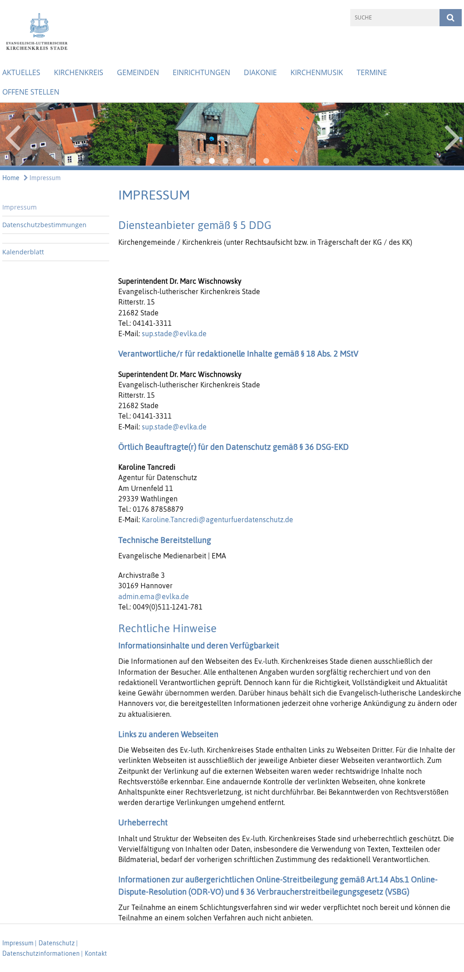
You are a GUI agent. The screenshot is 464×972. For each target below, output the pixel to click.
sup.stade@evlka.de (174, 333)
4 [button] (238, 161)
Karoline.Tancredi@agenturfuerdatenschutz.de (217, 519)
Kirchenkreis (78, 72)
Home (10, 177)
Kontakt (96, 953)
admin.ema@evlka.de (153, 596)
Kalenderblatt (23, 252)
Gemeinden (138, 72)
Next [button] (452, 136)
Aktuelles (21, 72)
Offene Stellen (30, 92)
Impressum (44, 177)
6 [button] (266, 161)
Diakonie (260, 72)
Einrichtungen (201, 72)
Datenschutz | (58, 943)
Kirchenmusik (316, 72)
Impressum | (19, 943)
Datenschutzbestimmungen (44, 224)
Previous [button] (12, 136)
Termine (372, 72)
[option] (232, 136)
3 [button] (225, 161)
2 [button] (211, 161)
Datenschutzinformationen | (42, 953)
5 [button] (252, 161)
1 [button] (198, 161)
